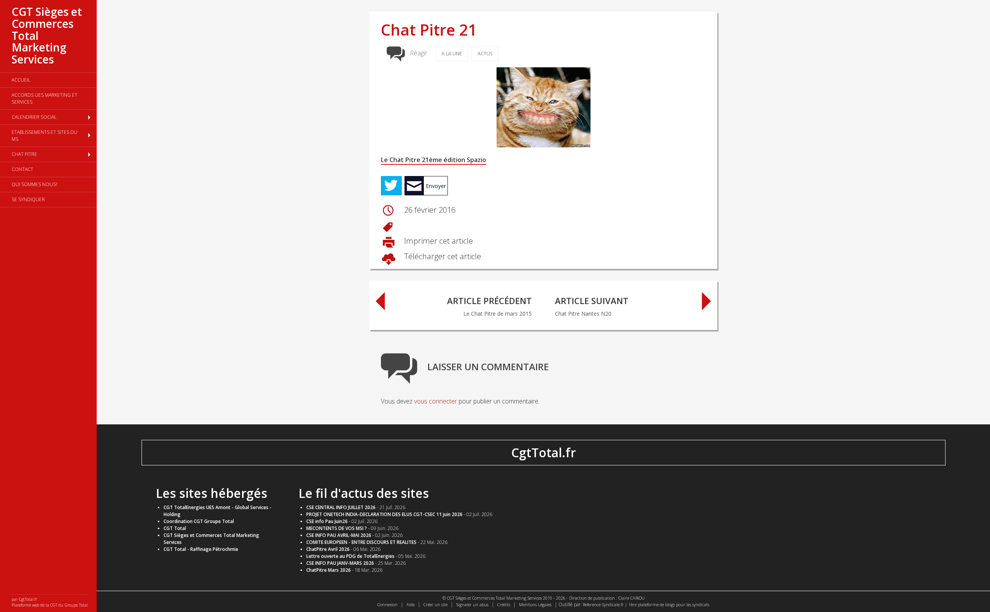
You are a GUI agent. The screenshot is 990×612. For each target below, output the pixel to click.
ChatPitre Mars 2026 (328, 570)
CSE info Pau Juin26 (327, 521)
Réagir (418, 53)
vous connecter (435, 401)
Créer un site (435, 604)
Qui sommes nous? (34, 184)
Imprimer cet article (437, 241)
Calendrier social (34, 117)
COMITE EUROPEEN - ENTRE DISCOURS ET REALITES (361, 542)
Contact (22, 169)
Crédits (503, 604)
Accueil (21, 80)
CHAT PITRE (24, 154)
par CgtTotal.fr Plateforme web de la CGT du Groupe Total (50, 602)
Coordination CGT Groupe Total (199, 521)
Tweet (391, 185)
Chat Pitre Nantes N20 (591, 306)
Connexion (387, 604)
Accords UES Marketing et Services (44, 98)
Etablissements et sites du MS (44, 135)
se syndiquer (28, 199)
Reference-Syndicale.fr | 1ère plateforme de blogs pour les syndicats (646, 604)
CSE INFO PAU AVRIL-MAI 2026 (338, 535)
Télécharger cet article (441, 256)
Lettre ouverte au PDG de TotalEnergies (350, 556)
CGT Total (175, 528)
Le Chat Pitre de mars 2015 (489, 306)
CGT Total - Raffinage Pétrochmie (201, 549)
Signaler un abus (472, 604)
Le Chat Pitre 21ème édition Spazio (433, 160)
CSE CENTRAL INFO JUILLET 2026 (341, 507)
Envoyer (436, 186)
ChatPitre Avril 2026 (328, 549)
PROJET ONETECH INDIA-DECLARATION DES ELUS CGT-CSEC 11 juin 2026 (384, 514)
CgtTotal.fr (543, 452)
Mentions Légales (535, 604)
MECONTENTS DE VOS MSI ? (336, 528)
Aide (410, 604)
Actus (485, 53)
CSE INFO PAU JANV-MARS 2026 (340, 563)
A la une (452, 53)
